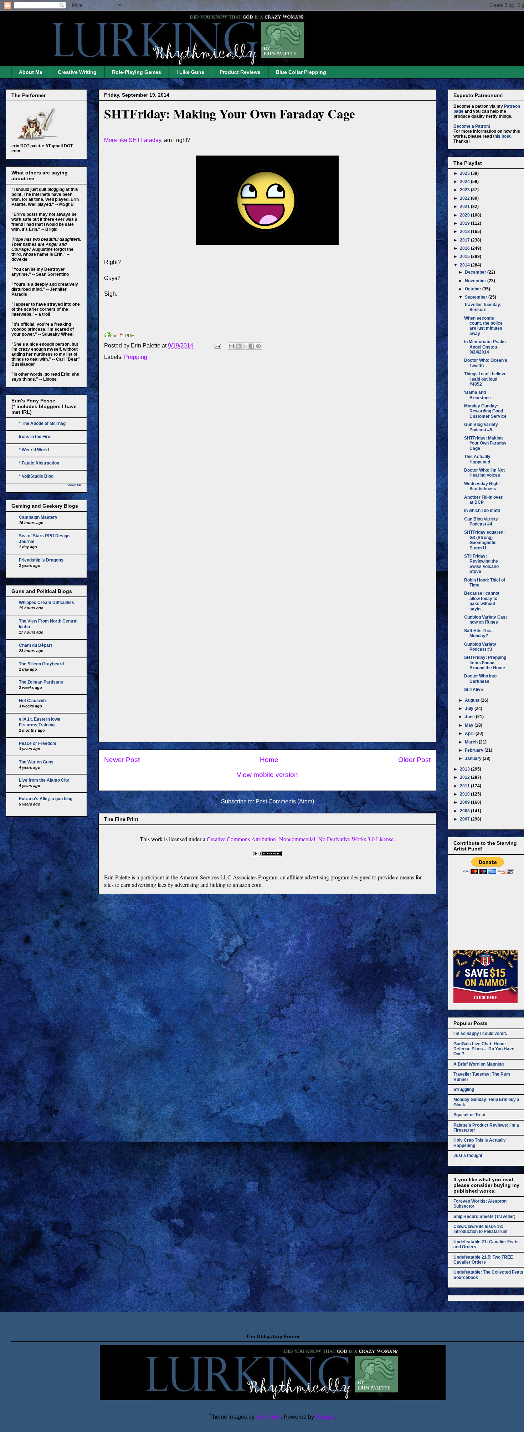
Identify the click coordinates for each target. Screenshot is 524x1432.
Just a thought (467, 1155)
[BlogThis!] (238, 346)
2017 (465, 240)
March (472, 742)
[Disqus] (267, 462)
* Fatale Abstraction (39, 463)
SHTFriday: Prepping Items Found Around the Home (485, 662)
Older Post (414, 759)
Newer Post (122, 759)
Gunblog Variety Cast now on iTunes (485, 620)
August (473, 700)
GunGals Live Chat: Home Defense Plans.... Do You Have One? (483, 1049)
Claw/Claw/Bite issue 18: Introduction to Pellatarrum (480, 1229)
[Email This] (231, 346)
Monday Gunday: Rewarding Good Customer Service (485, 411)
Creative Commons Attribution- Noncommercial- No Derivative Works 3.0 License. (301, 839)
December (476, 272)
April (470, 733)
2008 (465, 810)
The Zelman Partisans (41, 682)
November (476, 280)
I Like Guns (190, 72)
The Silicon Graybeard (41, 663)
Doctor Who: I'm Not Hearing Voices (484, 473)
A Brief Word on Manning (478, 1064)
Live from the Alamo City (44, 780)
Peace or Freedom (37, 743)
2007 (465, 819)
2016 (465, 248)
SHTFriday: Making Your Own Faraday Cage (229, 113)
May (469, 725)
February (474, 750)
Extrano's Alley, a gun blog (45, 798)
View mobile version (267, 774)
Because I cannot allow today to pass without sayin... (481, 601)
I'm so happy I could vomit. (480, 1033)
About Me (30, 72)
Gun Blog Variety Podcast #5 (481, 427)
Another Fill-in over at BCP (483, 500)
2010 (465, 794)
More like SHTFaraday (132, 140)
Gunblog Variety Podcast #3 (480, 647)
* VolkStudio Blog (36, 476)
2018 (465, 231)
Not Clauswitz (33, 700)
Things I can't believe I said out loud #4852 (485, 379)
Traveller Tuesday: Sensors (483, 307)
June (470, 716)
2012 (465, 777)
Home (269, 759)
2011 (465, 785)
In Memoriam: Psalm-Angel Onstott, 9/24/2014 (485, 347)
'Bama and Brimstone (477, 395)
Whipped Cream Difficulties (46, 602)
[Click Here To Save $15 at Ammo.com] (485, 1001)
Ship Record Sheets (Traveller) (484, 1216)
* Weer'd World (34, 449)
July (469, 708)
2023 (465, 189)
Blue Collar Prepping (301, 72)
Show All (74, 485)
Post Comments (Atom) (285, 801)
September (476, 297)
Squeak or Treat (469, 1114)
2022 (465, 198)
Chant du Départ (35, 645)
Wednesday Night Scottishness (482, 486)
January (474, 758)
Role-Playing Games (136, 72)
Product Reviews (240, 72)
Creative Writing (77, 72)
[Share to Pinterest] (258, 346)
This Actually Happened (477, 459)
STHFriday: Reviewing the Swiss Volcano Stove (481, 564)
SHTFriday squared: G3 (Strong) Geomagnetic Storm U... (484, 540)
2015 (465, 256)
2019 (465, 223)
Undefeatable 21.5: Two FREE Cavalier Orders (483, 1260)
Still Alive (473, 689)
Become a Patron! (471, 126)
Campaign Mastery (38, 517)
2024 (465, 181)
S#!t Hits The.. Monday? (478, 633)
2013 (465, 769)
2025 (465, 173)
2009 (465, 802)
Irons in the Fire (34, 436)
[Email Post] (217, 345)
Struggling (463, 1089)
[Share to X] (244, 346)
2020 (465, 215)
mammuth (268, 1417)
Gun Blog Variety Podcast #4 (481, 522)
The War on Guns (36, 762)
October (473, 288)
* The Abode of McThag (42, 423)
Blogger (325, 1417)
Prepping (135, 357)
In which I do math (482, 510)
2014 (465, 265)
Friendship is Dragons (41, 560)
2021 (465, 206)
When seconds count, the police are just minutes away (483, 326)
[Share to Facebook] (251, 346)
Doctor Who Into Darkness (480, 679)
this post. (502, 136)
